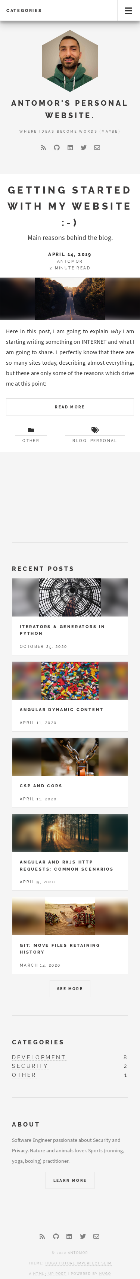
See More (70, 989)
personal (104, 441)
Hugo (105, 1274)
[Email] (97, 148)
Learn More (70, 1180)
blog (79, 441)
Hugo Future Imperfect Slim (79, 1263)
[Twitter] (84, 148)
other (24, 1075)
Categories (24, 10)
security (30, 1066)
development (39, 1057)
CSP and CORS (41, 785)
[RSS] (43, 148)
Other (31, 441)
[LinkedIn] (70, 148)
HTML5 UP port (49, 1274)
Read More (70, 407)
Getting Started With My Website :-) (70, 206)
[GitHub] (57, 148)
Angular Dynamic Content (61, 709)
